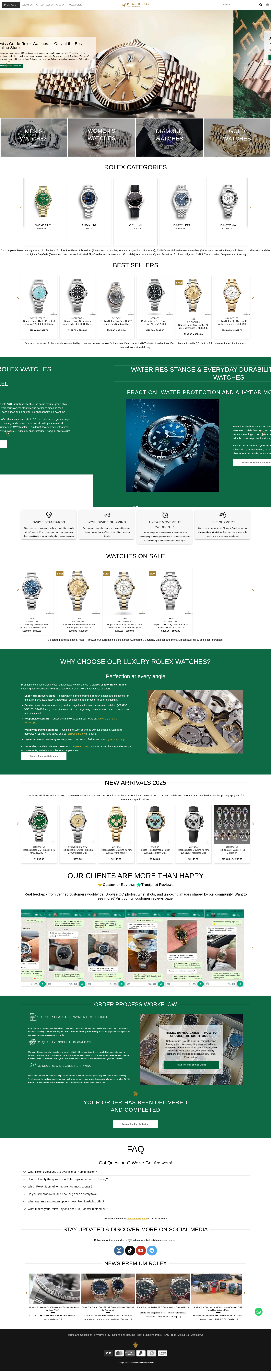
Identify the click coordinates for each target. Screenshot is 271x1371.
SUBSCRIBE (161, 693)
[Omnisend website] (135, 717)
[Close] (184, 651)
